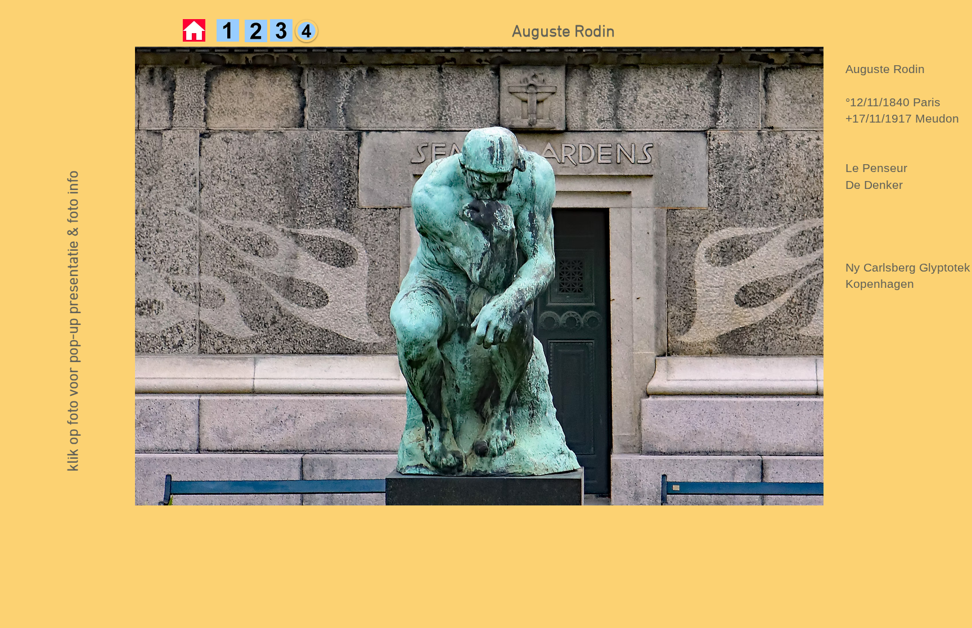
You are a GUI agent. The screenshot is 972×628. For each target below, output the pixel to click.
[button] (479, 276)
